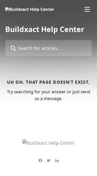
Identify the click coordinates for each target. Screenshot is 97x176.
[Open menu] (87, 9)
